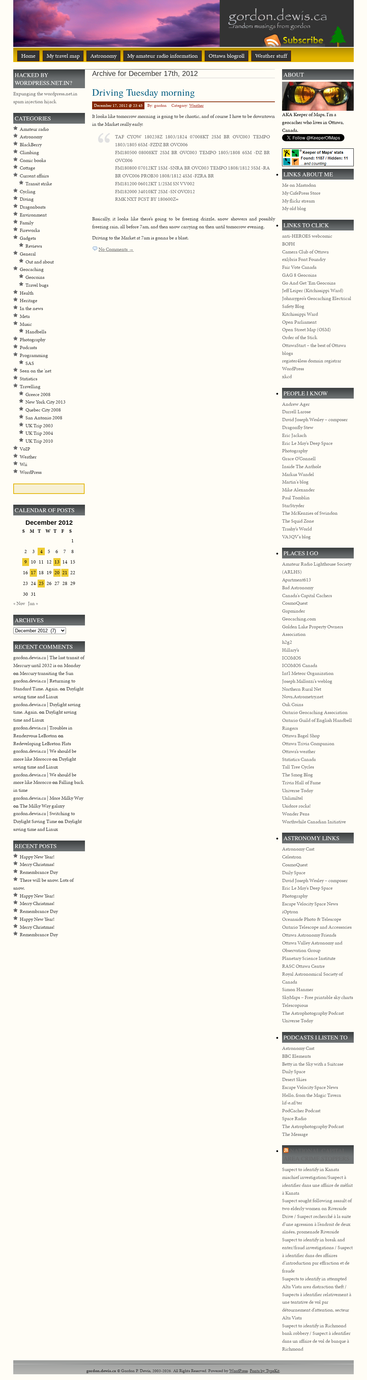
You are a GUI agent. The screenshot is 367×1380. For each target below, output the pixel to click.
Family (26, 222)
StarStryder (293, 505)
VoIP (25, 449)
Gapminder (293, 611)
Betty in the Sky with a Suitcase (312, 1064)
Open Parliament (299, 322)
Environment (33, 214)
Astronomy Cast (298, 849)
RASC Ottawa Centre (303, 966)
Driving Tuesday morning (143, 92)
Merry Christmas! (37, 864)
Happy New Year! (37, 856)
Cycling (27, 191)
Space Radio (294, 1118)
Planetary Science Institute (308, 958)
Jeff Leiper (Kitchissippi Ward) (312, 290)
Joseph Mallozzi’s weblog (307, 681)
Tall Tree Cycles (298, 766)
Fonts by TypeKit (265, 1370)
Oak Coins (292, 704)
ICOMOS (291, 658)
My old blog (294, 208)
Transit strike (38, 183)
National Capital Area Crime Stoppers (316, 1154)
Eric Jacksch (294, 435)
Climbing (29, 152)
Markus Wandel (298, 474)
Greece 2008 (38, 394)
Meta (25, 316)
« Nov (19, 603)
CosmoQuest (295, 603)
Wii (23, 464)
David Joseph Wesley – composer (315, 419)
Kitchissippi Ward (300, 314)
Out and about (39, 261)
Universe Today (297, 790)
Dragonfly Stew (297, 427)
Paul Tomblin (296, 497)
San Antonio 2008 (43, 417)
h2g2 (287, 642)
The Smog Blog (297, 774)
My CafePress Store (301, 193)
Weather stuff (271, 56)
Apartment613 (296, 579)
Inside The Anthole (301, 466)
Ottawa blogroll (226, 56)
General (28, 254)
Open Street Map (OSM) (306, 329)
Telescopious (295, 1005)
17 (33, 572)
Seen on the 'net (35, 370)
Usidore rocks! (296, 806)
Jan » (33, 603)
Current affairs (34, 175)
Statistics (28, 378)
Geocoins (34, 277)
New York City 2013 (45, 402)
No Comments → (116, 249)
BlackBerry (31, 144)
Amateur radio (34, 129)
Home (28, 56)
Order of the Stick (299, 337)
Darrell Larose (296, 411)
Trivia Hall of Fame (301, 782)
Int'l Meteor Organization (308, 673)
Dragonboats (33, 207)
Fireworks (30, 230)
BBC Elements (296, 1056)
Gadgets (28, 238)
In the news (31, 308)
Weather (196, 105)
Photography (32, 339)
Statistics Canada (299, 759)
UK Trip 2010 (39, 441)
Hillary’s (290, 650)
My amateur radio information (162, 56)
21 (64, 572)
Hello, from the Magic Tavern (311, 1095)
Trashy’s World (297, 528)
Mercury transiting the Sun (46, 673)
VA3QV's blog (296, 536)
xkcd (287, 376)
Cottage (27, 168)
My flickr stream (298, 201)
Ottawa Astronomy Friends (309, 935)
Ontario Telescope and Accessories (317, 927)
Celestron (291, 856)
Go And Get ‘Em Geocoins (308, 283)
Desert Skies (294, 1079)
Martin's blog (295, 482)
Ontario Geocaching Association (315, 712)
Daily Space (293, 872)
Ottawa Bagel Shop (301, 735)
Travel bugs (36, 285)
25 (41, 583)
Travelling (30, 386)
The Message (295, 1134)
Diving (27, 199)
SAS (29, 363)
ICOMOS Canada (299, 665)
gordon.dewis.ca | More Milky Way (48, 798)
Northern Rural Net (301, 689)
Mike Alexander (298, 489)
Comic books (33, 160)
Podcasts (28, 347)
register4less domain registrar (311, 360)
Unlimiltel (292, 798)
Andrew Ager (296, 404)
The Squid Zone (298, 521)
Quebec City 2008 (43, 409)
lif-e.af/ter (292, 1102)
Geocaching (32, 269)
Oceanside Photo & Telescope (311, 919)
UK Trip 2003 (39, 425)
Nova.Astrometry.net (302, 696)
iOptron (290, 911)
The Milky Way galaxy (42, 806)
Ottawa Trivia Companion (308, 743)
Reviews (33, 246)
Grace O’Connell (299, 458)
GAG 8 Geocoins (299, 275)
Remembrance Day (39, 872)
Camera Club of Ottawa (305, 251)
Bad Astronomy (297, 587)
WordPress (31, 472)
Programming (34, 355)
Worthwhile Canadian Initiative (314, 821)
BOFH (288, 244)
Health (26, 293)
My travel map (63, 56)
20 (56, 572)
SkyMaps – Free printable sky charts (317, 997)
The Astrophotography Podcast (313, 1013)
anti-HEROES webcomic (307, 236)
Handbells (35, 331)
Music (26, 324)
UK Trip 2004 (39, 433)
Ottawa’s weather (298, 751)
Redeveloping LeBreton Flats (42, 743)
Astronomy (103, 56)
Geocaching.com (299, 618)
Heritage (28, 300)
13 (56, 561)
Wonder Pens (295, 813)
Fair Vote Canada (299, 267)
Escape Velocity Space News (310, 903)
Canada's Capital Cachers (307, 595)
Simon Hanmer (297, 989)
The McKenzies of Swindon (310, 513)
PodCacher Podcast (301, 1110)
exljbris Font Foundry (303, 259)
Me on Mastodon (299, 185)
